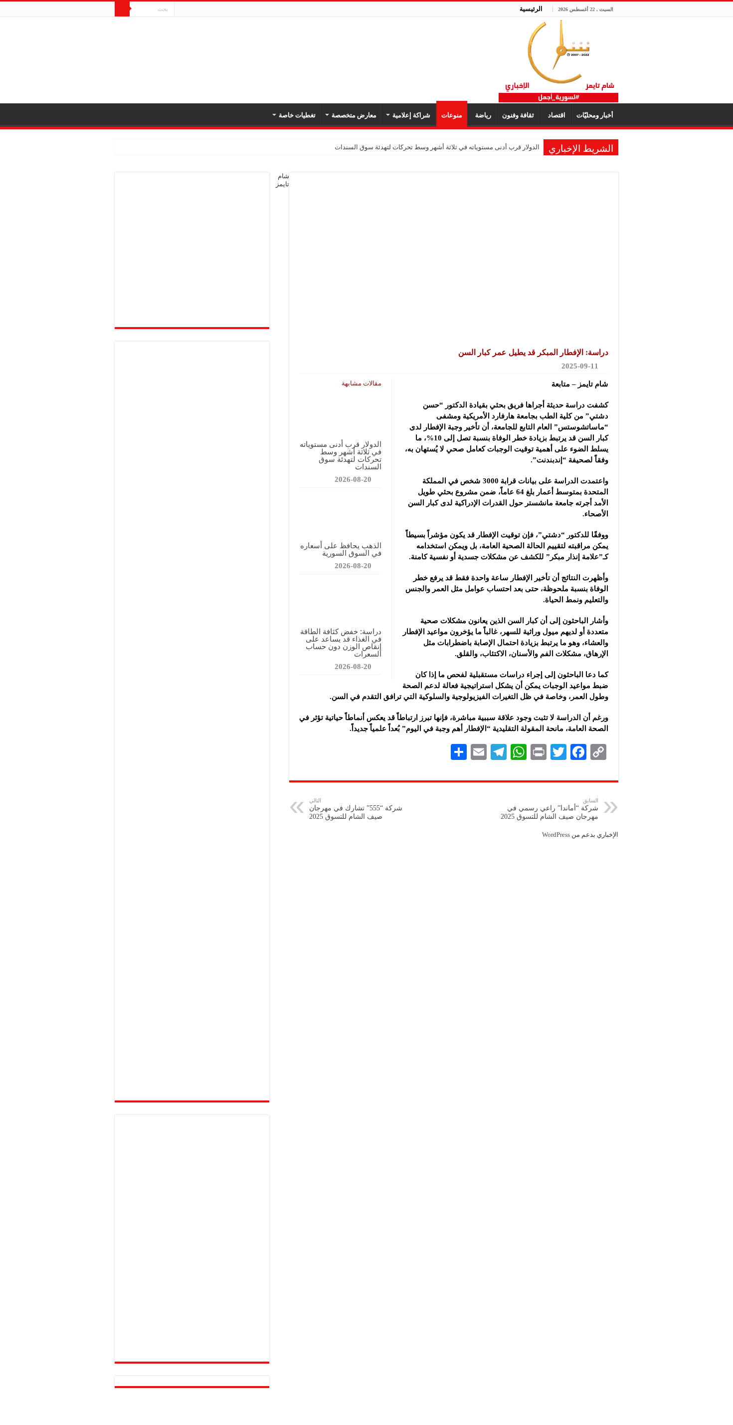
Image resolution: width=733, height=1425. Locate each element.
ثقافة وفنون (518, 115)
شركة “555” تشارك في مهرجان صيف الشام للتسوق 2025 (355, 808)
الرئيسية (531, 8)
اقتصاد (555, 115)
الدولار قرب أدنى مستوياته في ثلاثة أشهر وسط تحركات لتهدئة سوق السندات (437, 147)
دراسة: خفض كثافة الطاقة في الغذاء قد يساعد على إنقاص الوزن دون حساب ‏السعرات (340, 642)
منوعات (451, 115)
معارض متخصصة (354, 115)
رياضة (481, 115)
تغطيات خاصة (297, 115)
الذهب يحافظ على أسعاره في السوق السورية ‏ (340, 549)
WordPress (556, 834)
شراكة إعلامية (411, 115)
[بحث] (122, 8)
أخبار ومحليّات (594, 115)
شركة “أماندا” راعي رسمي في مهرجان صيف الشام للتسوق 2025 (549, 808)
